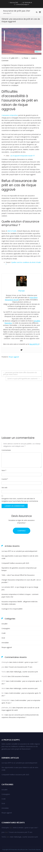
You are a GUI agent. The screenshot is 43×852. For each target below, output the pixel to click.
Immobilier (5, 643)
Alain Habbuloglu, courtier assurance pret (24, 672)
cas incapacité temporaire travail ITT (22, 156)
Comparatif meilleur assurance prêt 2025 (15, 563)
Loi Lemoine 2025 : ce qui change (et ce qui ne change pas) (20, 588)
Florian (26, 58)
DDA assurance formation (20, 676)
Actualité (4, 624)
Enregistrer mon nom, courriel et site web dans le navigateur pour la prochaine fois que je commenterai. (20, 500)
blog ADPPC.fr (34, 344)
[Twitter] (21, 350)
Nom (4, 470)
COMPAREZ (22, 531)
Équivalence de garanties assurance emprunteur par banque (19, 569)
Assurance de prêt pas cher (16, 10)
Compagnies (6, 628)
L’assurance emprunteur (10, 115)
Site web (4, 488)
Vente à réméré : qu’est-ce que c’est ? (25, 662)
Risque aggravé (14, 357)
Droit (3, 638)
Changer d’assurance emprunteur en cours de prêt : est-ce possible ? (21, 581)
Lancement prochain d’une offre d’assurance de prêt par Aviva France (20, 373)
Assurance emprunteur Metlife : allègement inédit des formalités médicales (20, 603)
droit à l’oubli (12, 231)
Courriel (5, 479)
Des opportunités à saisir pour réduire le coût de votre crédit (20, 557)
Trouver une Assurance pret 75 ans (20, 667)
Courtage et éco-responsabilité (12, 609)
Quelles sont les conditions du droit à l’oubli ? (23, 263)
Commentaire (6, 450)
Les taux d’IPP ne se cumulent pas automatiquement (19, 551)
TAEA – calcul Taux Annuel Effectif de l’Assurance (18, 575)
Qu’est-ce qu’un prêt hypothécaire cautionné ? (22, 379)
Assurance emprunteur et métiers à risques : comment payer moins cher (20, 595)
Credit (4, 633)
